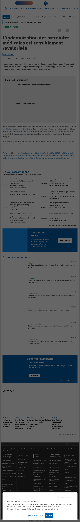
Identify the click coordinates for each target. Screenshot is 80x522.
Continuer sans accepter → (64, 497)
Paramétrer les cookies (35, 515)
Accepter (49, 515)
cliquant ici (54, 509)
